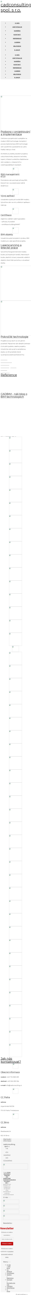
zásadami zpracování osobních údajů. (7, 1254)
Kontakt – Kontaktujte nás (11, 1282)
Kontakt (17, 34)
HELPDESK (17, 46)
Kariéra (17, 31)
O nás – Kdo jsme (9, 1266)
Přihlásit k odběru (7, 1243)
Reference (17, 38)
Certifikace (17, 27)
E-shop (17, 50)
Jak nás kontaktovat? (11, 1060)
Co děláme (9, 1270)
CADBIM (17, 42)
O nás (17, 23)
